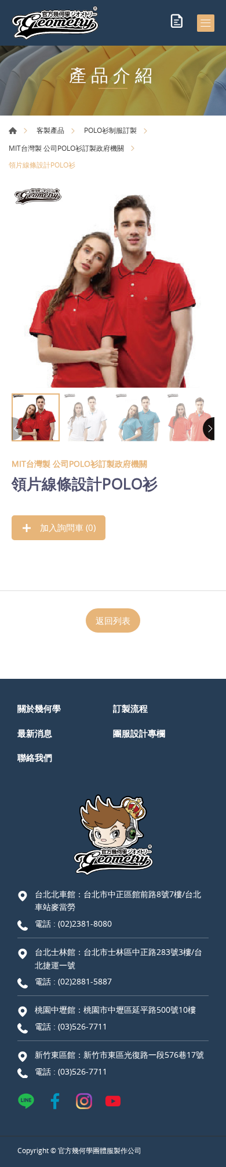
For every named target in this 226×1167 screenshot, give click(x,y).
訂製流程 (130, 708)
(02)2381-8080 (85, 923)
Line (26, 1101)
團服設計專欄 (139, 733)
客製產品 (50, 130)
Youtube (113, 1101)
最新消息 (34, 733)
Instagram (84, 1101)
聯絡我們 (34, 757)
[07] (113, 286)
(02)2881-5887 (85, 981)
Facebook (55, 1101)
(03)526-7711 (82, 1026)
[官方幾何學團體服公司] (55, 23)
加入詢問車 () (67, 527)
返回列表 (113, 620)
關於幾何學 (39, 708)
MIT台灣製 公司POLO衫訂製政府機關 (66, 148)
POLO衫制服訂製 (110, 130)
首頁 (13, 131)
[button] (208, 428)
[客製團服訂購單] (176, 23)
